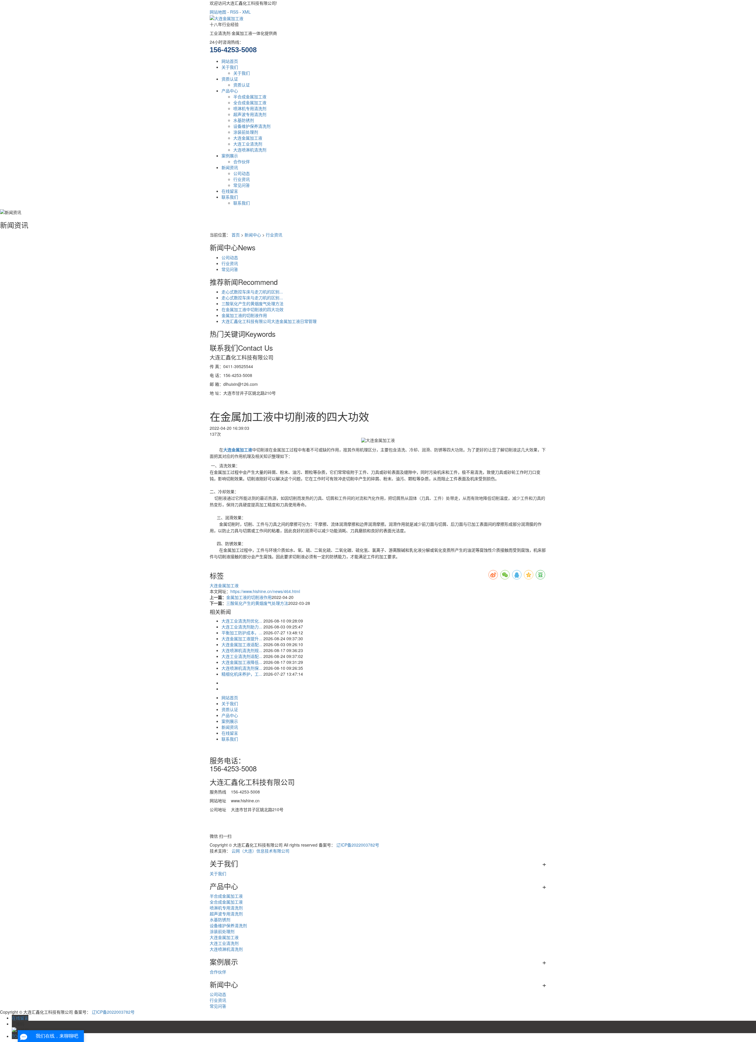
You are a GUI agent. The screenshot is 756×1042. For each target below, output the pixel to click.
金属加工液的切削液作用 (244, 315)
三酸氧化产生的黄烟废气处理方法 (252, 303)
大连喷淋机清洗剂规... (241, 650)
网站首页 (229, 61)
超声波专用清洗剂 (249, 114)
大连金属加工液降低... (241, 662)
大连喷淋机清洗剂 (249, 150)
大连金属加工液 (247, 138)
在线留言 (229, 191)
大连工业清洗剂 (247, 144)
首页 (236, 235)
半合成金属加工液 (249, 96)
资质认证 (229, 79)
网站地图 (218, 12)
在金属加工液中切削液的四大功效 (252, 309)
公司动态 (241, 173)
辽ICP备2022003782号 (357, 845)
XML (246, 12)
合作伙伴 (241, 161)
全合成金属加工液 (249, 102)
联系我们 (229, 197)
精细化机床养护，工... (241, 674)
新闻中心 (253, 235)
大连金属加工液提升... (241, 638)
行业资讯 (241, 179)
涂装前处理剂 (245, 132)
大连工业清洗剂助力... (241, 627)
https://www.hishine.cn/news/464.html (265, 591)
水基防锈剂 (243, 120)
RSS (234, 12)
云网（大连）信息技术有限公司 (260, 851)
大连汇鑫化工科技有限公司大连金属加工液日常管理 (269, 321)
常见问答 (241, 185)
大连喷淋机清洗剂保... (241, 668)
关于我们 (229, 67)
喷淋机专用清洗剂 (249, 108)
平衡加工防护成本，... (241, 633)
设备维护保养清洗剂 (252, 126)
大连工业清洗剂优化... (241, 621)
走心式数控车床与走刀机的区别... (252, 292)
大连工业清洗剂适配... (241, 656)
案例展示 (229, 156)
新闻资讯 (229, 167)
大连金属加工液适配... (241, 644)
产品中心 (229, 91)
